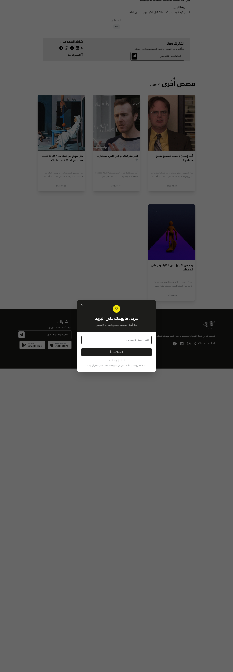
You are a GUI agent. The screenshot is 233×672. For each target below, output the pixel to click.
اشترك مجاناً (116, 352)
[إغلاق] (81, 305)
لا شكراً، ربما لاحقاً (117, 360)
